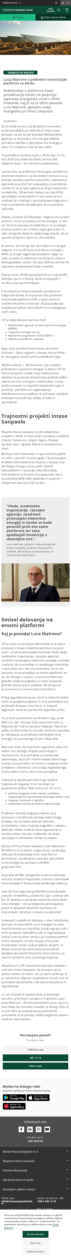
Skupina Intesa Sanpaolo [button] (19, 1161)
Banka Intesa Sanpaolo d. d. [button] (20, 1151)
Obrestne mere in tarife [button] (18, 1180)
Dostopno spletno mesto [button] (19, 1189)
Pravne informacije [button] (15, 1170)
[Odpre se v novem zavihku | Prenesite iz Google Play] (14, 1097)
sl (63, 2)
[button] (68, 1212)
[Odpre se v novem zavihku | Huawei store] (14, 1106)
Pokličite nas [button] (35, 1049)
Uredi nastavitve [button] (35, 1251)
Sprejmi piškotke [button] (35, 1234)
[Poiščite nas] (57, 3)
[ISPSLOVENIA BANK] (18, 10)
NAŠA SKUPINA (50, 10)
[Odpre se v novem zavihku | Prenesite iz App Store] (38, 1097)
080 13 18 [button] (35, 1057)
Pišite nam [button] (35, 1066)
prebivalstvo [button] (10, 2)
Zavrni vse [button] (35, 1242)
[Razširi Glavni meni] (67, 10)
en (68, 2)
